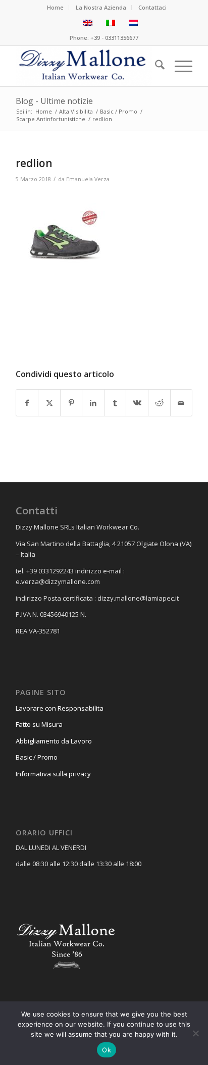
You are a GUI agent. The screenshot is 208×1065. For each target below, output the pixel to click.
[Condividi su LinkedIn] (93, 403)
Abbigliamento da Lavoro (54, 741)
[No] (195, 1033)
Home (55, 7)
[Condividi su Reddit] (159, 403)
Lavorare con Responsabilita (59, 708)
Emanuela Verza (88, 179)
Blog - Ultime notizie (54, 101)
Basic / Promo (37, 757)
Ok (106, 1050)
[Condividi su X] (49, 403)
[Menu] (178, 66)
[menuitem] (55, 7)
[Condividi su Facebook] (27, 403)
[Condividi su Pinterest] (71, 403)
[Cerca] (155, 66)
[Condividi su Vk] (137, 403)
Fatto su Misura (39, 724)
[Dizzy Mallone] (86, 66)
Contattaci (152, 7)
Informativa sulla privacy (53, 773)
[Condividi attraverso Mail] (181, 403)
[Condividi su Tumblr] (115, 403)
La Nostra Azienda (101, 7)
